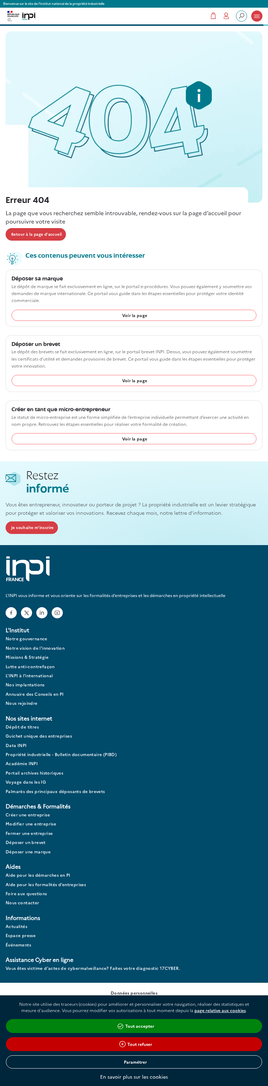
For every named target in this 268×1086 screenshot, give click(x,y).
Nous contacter (22, 902)
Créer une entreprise (28, 814)
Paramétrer (135, 1062)
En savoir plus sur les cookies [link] (134, 1076)
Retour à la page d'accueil (36, 234)
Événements (18, 945)
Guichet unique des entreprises (39, 736)
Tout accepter (139, 1026)
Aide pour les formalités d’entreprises (46, 884)
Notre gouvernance (26, 638)
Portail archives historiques (34, 773)
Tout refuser (139, 1044)
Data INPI (16, 745)
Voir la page (135, 315)
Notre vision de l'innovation (35, 648)
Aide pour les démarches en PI (38, 875)
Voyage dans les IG (26, 782)
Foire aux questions (26, 893)
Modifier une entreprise (31, 824)
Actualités (16, 926)
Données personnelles (134, 993)
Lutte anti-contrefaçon (30, 666)
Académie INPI (22, 763)
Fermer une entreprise (29, 833)
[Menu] (256, 16)
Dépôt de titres (22, 727)
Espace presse (21, 935)
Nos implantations (25, 684)
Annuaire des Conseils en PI (35, 694)
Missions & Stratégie (27, 657)
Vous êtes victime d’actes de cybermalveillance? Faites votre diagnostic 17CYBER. (93, 968)
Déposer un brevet (26, 842)
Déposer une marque (28, 851)
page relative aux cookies (220, 1010)
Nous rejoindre (22, 703)
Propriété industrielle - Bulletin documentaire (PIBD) (61, 754)
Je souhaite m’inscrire (32, 527)
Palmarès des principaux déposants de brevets (55, 791)
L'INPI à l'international (29, 675)
